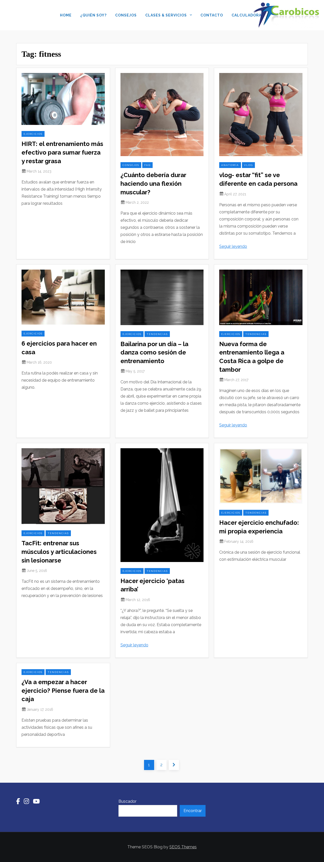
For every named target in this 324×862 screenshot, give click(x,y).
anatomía (230, 165)
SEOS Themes (183, 847)
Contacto (211, 15)
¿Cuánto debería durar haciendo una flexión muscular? (153, 183)
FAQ (147, 165)
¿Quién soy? (93, 15)
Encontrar (193, 810)
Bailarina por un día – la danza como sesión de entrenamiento (154, 352)
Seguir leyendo (233, 246)
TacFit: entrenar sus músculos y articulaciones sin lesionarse (59, 551)
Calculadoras (248, 15)
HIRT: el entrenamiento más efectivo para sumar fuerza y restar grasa (62, 152)
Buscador (127, 801)
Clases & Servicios (166, 15)
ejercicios (33, 134)
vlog (248, 165)
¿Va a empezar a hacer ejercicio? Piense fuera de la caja (63, 690)
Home (66, 15)
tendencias (157, 334)
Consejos (126, 15)
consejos (131, 165)
